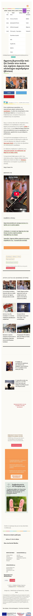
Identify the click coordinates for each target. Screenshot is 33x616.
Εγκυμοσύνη (25, 55)
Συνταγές (28, 11)
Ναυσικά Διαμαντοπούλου (11, 262)
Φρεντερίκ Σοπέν (8, 143)
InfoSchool (13, 11)
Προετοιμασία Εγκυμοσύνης (14, 55)
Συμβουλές (12, 43)
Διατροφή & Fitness (14, 23)
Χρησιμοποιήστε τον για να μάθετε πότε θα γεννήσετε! (20, 405)
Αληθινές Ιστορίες (22, 278)
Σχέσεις (12, 48)
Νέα (11, 39)
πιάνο (25, 126)
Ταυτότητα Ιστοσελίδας (24, 608)
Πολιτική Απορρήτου (13, 608)
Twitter (9, 546)
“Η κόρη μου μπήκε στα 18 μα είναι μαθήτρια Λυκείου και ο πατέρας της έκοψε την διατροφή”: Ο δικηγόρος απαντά (16, 491)
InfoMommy (9, 11)
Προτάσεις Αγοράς (14, 35)
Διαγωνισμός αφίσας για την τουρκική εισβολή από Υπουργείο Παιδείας (17, 466)
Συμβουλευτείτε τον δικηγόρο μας (18, 485)
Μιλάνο (14, 256)
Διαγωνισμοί (24, 11)
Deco (11, 14)
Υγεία (11, 52)
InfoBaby (5, 55)
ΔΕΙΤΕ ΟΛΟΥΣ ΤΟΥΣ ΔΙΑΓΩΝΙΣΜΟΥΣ (16, 476)
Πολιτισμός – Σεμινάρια (15, 31)
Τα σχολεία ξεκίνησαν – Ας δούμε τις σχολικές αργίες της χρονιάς (18, 461)
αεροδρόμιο (7, 111)
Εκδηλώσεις (20, 11)
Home (3, 10)
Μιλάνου (23, 160)
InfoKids (5, 11)
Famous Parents (14, 18)
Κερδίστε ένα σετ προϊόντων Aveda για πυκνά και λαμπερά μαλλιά (18, 471)
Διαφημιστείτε (12, 586)
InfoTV (17, 10)
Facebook (5, 546)
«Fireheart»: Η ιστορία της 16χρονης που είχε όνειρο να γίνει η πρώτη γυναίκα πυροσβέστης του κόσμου (16, 233)
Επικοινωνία (21, 586)
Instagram (13, 546)
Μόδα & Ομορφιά (14, 27)
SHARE (9, 93)
